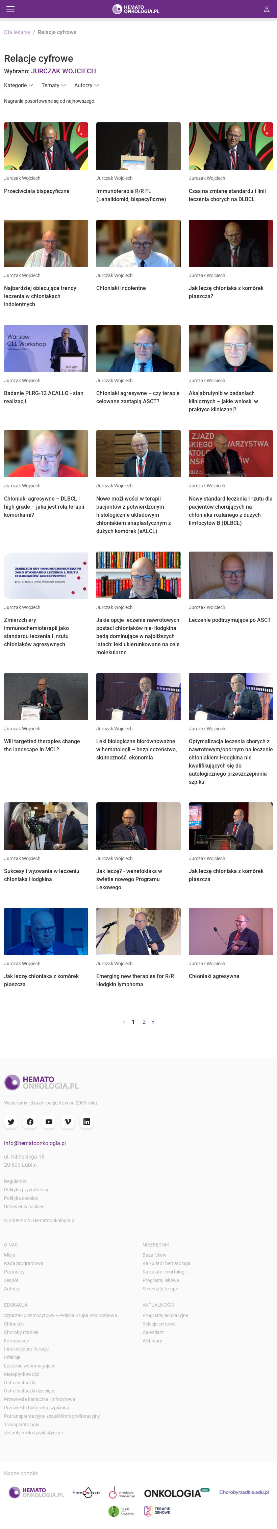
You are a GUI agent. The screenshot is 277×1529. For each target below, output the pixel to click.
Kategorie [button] (15, 85)
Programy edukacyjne (165, 1315)
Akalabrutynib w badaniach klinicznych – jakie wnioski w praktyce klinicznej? (223, 401)
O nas (11, 1244)
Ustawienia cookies (24, 1206)
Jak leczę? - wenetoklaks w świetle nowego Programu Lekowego (129, 879)
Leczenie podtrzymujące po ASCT (230, 620)
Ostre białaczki (19, 1382)
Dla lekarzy (17, 32)
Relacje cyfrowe (159, 1324)
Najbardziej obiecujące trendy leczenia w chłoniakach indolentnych (40, 296)
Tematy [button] (50, 85)
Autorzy (12, 1288)
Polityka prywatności (26, 1189)
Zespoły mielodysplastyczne (33, 1432)
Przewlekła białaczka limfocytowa (39, 1399)
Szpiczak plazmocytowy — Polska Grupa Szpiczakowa (60, 1315)
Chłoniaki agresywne (214, 976)
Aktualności (158, 1305)
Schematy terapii (160, 1288)
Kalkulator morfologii (164, 1272)
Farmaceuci (16, 1340)
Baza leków (155, 1255)
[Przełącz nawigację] (10, 9)
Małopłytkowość (21, 1374)
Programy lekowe (161, 1280)
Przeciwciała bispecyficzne (37, 191)
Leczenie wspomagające (29, 1365)
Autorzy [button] (83, 85)
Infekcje (12, 1357)
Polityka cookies (21, 1198)
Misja (9, 1255)
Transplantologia (22, 1424)
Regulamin (15, 1181)
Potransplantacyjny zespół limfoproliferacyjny (52, 1416)
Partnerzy (14, 1272)
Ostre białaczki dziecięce (29, 1390)
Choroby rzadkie (21, 1332)
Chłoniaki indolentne (121, 288)
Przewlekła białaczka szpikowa (36, 1407)
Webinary (152, 1340)
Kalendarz (153, 1332)
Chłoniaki (14, 1324)
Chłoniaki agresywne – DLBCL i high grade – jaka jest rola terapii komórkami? (44, 506)
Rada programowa (24, 1263)
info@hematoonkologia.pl (35, 1143)
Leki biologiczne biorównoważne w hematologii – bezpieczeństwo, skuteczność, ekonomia (136, 749)
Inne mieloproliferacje (26, 1349)
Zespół (11, 1280)
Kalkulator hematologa (167, 1263)
